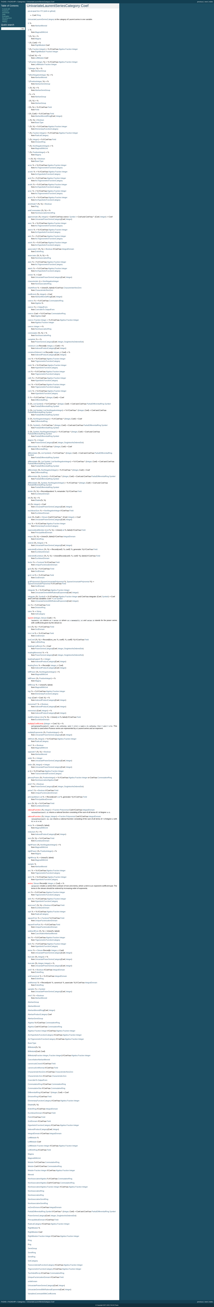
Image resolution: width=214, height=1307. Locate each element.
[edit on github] (49, 11)
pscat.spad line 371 (35, 11)
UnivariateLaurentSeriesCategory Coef (40, 2)
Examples (5, 16)
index (211, 2)
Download (5, 13)
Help (3, 14)
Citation (5, 20)
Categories (21, 2)
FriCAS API (12, 2)
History (4, 21)
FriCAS (3, 2)
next (206, 2)
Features (5, 11)
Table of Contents (10, 5)
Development (7, 18)
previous (200, 2)
